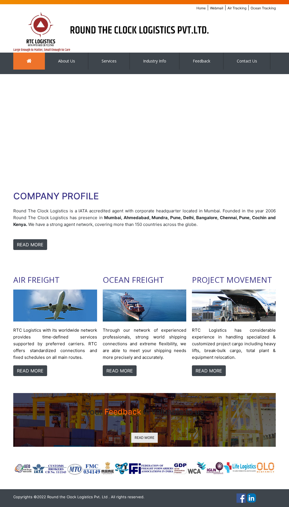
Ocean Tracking (263, 8)
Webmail (216, 8)
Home (201, 8)
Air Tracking (236, 8)
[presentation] (11, 126)
